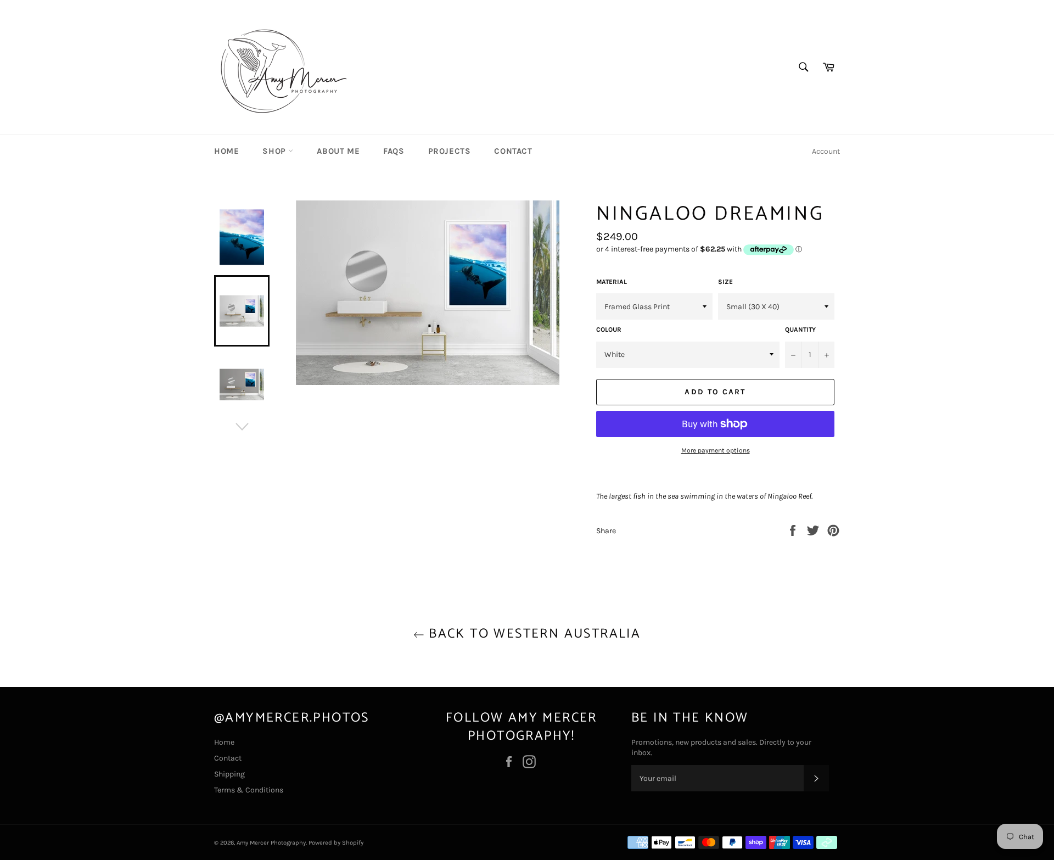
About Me (338, 151)
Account (826, 151)
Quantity (800, 329)
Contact (513, 151)
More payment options (715, 450)
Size (725, 282)
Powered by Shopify (336, 842)
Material (611, 282)
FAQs (393, 151)
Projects (449, 151)
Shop (275, 151)
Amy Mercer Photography (271, 842)
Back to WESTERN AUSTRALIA (532, 634)
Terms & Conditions (248, 790)
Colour (608, 329)
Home (226, 151)
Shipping (229, 774)
